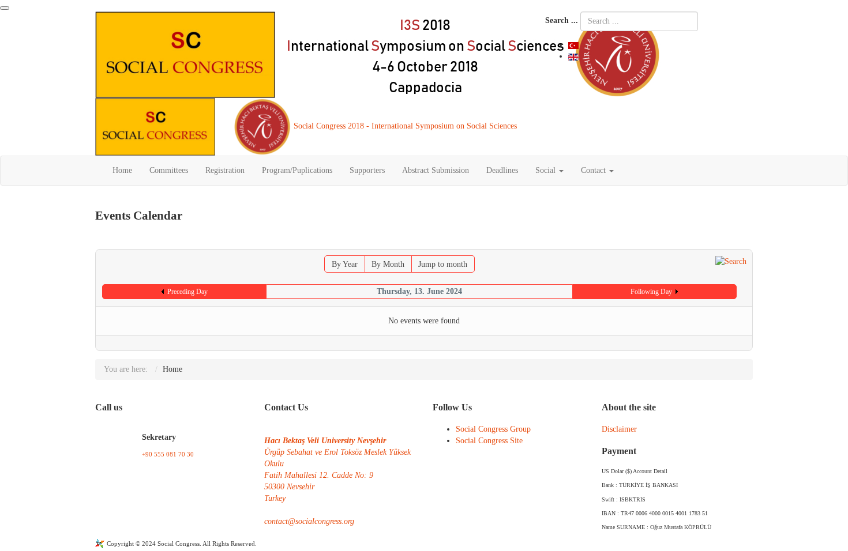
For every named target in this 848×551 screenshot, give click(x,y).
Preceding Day (187, 292)
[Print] (736, 243)
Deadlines (502, 170)
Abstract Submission (435, 170)
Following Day (651, 292)
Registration (225, 170)
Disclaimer (619, 429)
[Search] (730, 260)
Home (122, 170)
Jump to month (442, 264)
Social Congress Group (493, 429)
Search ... (561, 20)
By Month (388, 264)
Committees (168, 170)
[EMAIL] (746, 243)
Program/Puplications (297, 170)
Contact (594, 170)
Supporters (367, 170)
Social (546, 170)
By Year (345, 264)
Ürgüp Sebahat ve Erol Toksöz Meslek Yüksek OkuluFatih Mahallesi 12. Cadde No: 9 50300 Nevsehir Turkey (337, 475)
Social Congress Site (489, 440)
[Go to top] (4, 8)
